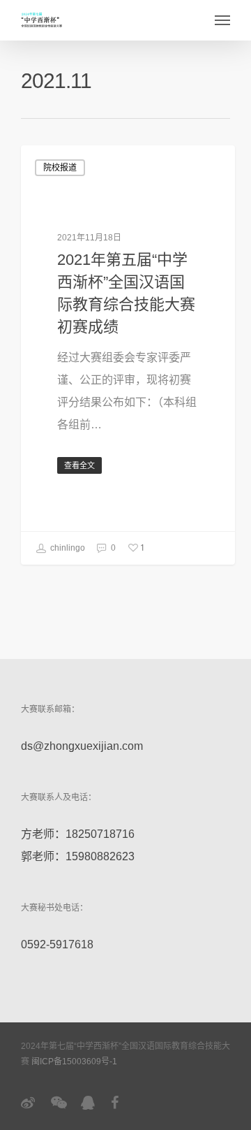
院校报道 (60, 168)
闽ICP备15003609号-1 (74, 1061)
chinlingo (66, 548)
